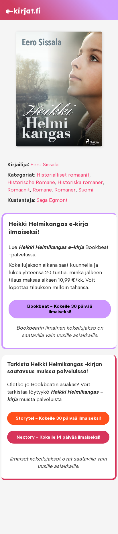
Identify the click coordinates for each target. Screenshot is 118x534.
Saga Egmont (52, 200)
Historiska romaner (80, 182)
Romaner (65, 190)
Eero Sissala (44, 164)
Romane (42, 190)
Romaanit (18, 190)
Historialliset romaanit (63, 175)
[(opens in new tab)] (59, 89)
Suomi (85, 190)
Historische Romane (31, 182)
